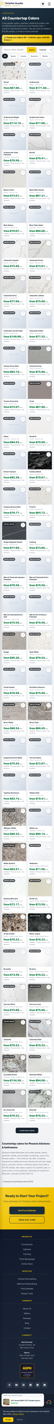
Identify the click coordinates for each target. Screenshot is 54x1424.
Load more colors (27, 1130)
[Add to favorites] (23, 65)
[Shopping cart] (43, 4)
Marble (45, 56)
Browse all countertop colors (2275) (18, 1182)
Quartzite (34, 56)
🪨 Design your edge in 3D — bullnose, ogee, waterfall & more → (26, 38)
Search (31, 50)
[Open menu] (49, 4)
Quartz (13, 56)
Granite (23, 56)
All (5, 56)
